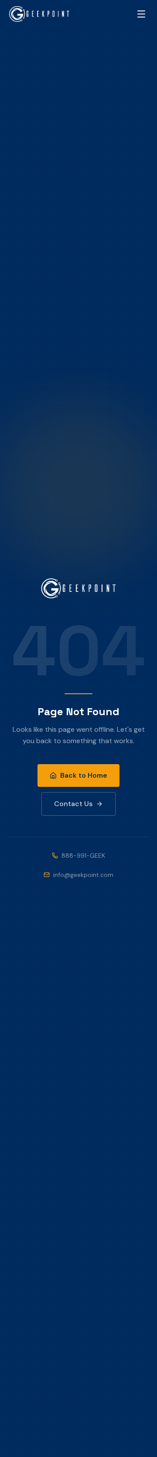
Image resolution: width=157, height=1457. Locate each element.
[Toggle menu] (141, 14)
